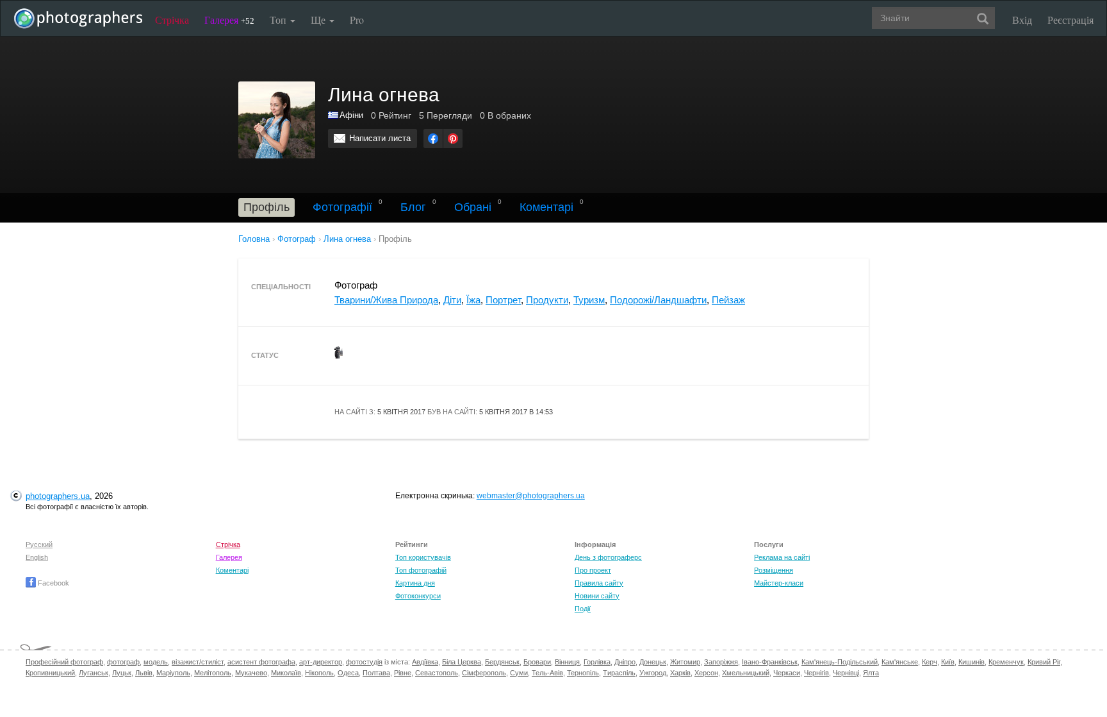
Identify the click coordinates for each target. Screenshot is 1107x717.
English (37, 557)
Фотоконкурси (418, 596)
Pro (357, 19)
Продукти (547, 299)
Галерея (229, 19)
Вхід (1022, 19)
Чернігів (816, 673)
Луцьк (121, 673)
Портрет (503, 299)
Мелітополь (212, 673)
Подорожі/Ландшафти (658, 299)
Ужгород (652, 673)
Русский (39, 544)
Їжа (473, 299)
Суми (519, 673)
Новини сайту (597, 596)
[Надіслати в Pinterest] (453, 138)
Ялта (871, 673)
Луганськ (93, 673)
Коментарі (546, 207)
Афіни (351, 115)
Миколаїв (286, 673)
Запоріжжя (721, 662)
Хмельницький (745, 673)
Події (583, 608)
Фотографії (342, 207)
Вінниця (567, 662)
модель (156, 662)
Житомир (685, 662)
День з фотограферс (608, 557)
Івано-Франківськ (770, 662)
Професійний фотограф (64, 662)
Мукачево (251, 673)
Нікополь (319, 673)
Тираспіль (619, 673)
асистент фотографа (261, 662)
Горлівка (597, 662)
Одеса (348, 673)
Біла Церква (461, 662)
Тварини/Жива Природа (386, 299)
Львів (143, 673)
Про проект (593, 570)
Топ (279, 19)
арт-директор (320, 662)
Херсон (706, 673)
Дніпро (625, 662)
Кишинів (971, 662)
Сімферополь (484, 673)
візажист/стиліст (198, 662)
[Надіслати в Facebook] (433, 138)
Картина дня (415, 583)
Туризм (589, 299)
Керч (929, 662)
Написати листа (380, 138)
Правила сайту (599, 583)
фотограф (123, 662)
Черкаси (786, 673)
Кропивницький (50, 673)
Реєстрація (1070, 19)
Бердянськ (502, 662)
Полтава (376, 673)
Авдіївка (425, 662)
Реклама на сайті (782, 557)
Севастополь (436, 673)
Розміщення (773, 570)
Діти (452, 299)
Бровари (537, 662)
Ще (319, 19)
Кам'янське (900, 662)
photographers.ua (58, 496)
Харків (680, 673)
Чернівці (846, 673)
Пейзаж (728, 299)
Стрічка (172, 19)
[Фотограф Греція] (334, 115)
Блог (413, 207)
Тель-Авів (547, 673)
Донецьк (652, 662)
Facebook (52, 583)
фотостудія (364, 662)
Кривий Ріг (1044, 662)
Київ (948, 662)
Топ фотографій (421, 570)
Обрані (472, 207)
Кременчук (1006, 662)
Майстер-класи (778, 583)
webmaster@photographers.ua (531, 495)
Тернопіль (583, 673)
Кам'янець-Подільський (839, 662)
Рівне (402, 673)
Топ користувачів (423, 557)
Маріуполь (173, 673)
